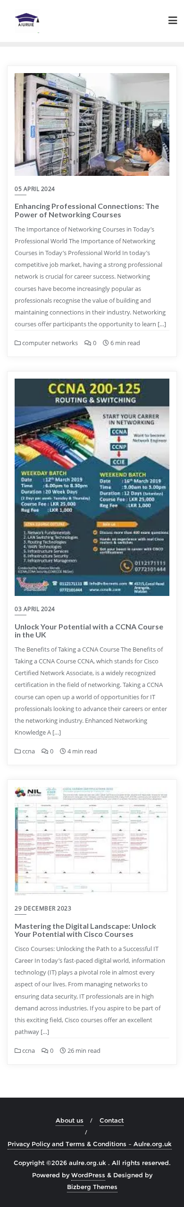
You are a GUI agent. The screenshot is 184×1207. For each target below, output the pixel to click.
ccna (28, 751)
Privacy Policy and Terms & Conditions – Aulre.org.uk (90, 1144)
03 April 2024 (35, 609)
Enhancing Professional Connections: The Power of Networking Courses (87, 210)
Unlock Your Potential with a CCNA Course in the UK (89, 630)
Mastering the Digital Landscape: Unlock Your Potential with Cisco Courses (85, 930)
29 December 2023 (43, 908)
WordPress (88, 1175)
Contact (112, 1120)
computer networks (49, 343)
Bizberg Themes (92, 1186)
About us (70, 1120)
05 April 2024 (35, 189)
